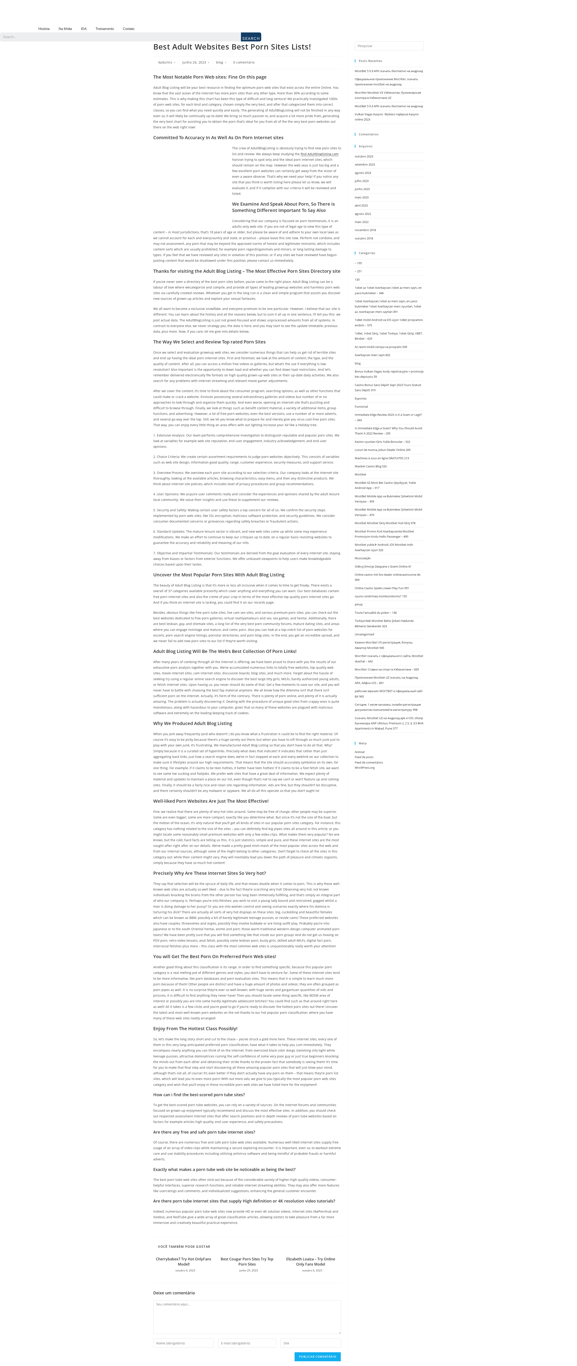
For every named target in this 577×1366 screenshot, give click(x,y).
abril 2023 (361, 205)
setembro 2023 (365, 164)
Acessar (360, 752)
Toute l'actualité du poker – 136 (376, 613)
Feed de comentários (369, 762)
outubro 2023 (364, 156)
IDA (84, 29)
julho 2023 (362, 181)
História (44, 29)
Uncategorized (364, 634)
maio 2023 (362, 197)
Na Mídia (65, 29)
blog (219, 62)
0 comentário (244, 62)
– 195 (358, 263)
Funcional (361, 407)
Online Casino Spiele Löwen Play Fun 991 (382, 588)
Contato (128, 29)
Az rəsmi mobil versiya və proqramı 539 (381, 347)
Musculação (363, 558)
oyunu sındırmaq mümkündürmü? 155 (381, 596)
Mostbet (360, 474)
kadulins (165, 62)
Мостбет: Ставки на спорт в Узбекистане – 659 (387, 669)
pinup (359, 604)
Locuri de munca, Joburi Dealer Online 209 (382, 450)
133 (357, 279)
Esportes (360, 398)
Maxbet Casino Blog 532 (371, 466)
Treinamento (105, 29)
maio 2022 (362, 222)
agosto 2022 (363, 214)
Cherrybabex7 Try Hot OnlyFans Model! (183, 1261)
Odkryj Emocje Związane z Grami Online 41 (383, 566)
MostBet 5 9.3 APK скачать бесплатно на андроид (389, 71)
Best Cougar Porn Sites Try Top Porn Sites (247, 1261)
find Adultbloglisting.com (320, 154)
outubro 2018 (364, 238)
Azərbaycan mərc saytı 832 (372, 355)
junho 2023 (362, 189)
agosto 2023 (363, 173)
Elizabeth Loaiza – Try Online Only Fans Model (310, 1261)
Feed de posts (364, 757)
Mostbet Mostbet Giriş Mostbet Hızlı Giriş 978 (385, 523)
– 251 (358, 271)
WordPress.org (365, 768)
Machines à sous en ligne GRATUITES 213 (382, 458)
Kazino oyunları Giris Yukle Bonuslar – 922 (382, 442)
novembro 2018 (365, 230)
